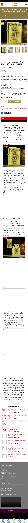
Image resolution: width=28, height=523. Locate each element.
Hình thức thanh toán (6, 490)
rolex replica (19, 517)
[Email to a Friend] (7, 113)
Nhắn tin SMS (25, 522)
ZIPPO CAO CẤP (21, 15)
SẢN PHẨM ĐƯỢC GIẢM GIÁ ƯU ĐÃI (13, 56)
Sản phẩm (12, 15)
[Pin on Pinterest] (10, 113)
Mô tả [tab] (3, 118)
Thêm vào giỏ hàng (14, 101)
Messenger (19, 522)
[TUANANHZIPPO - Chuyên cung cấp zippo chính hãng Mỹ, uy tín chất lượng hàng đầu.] (14, 4)
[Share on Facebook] (2, 113)
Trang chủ (5, 15)
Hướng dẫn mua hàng (6, 488)
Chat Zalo (8, 522)
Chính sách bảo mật (6, 483)
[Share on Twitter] (5, 113)
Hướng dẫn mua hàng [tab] (7, 121)
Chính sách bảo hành (6, 481)
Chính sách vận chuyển (6, 485)
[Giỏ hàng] (26, 4)
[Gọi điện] (14, 520)
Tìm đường (3, 522)
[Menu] (2, 4)
